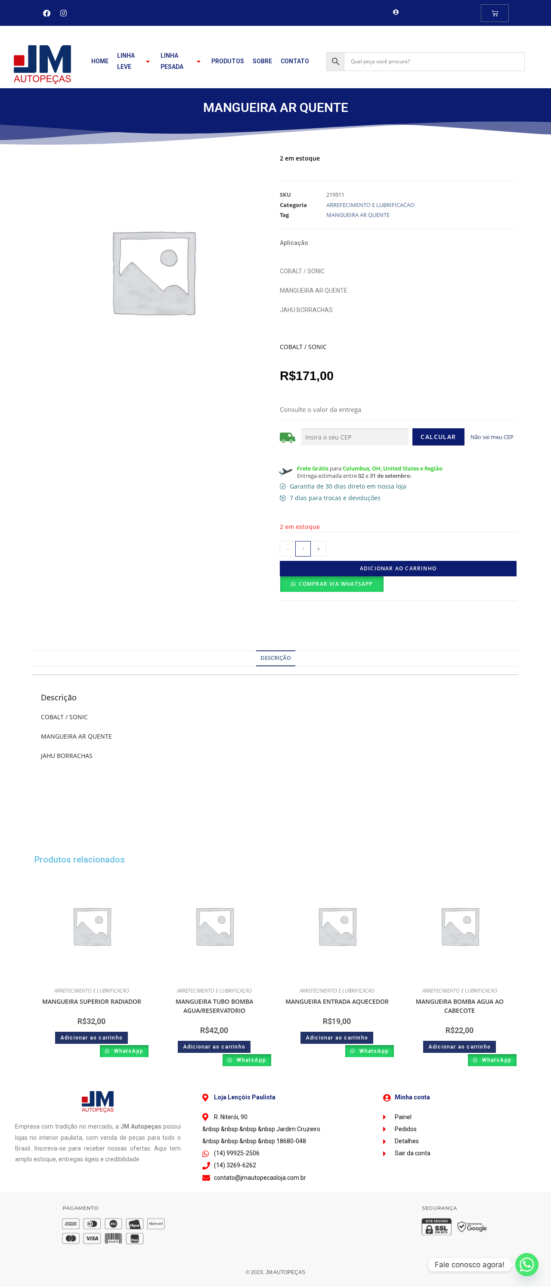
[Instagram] (63, 13)
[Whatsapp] (527, 1264)
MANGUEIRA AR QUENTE (358, 215)
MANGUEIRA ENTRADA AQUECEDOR (337, 1001)
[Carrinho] (495, 13)
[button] (332, 584)
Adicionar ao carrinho (398, 568)
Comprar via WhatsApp (336, 584)
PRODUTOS (227, 61)
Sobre (262, 61)
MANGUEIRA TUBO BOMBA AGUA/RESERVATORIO (214, 1006)
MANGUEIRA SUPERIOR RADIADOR (91, 1001)
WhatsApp (127, 1051)
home (99, 61)
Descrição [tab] (275, 658)
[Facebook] (47, 13)
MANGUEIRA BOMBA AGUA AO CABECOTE (460, 1006)
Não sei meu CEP (492, 437)
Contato (295, 61)
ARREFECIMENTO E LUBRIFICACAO (370, 205)
